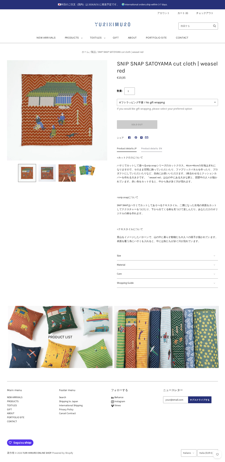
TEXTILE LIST (166, 337)
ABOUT (132, 37)
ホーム (85, 52)
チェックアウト (204, 13)
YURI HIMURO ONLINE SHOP (37, 453)
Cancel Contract (67, 413)
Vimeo (117, 405)
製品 (93, 52)
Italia (206, 453)
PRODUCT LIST (60, 337)
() (183, 13)
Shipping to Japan (68, 401)
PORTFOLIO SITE (156, 37)
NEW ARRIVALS (46, 37)
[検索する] (214, 26)
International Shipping (71, 405)
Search (62, 397)
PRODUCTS (72, 37)
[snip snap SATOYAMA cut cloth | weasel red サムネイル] (27, 173)
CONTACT (182, 37)
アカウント (163, 13)
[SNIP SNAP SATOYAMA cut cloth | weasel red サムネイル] (47, 173)
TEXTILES (96, 37)
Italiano (187, 453)
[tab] (127, 149)
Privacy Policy (66, 409)
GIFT (116, 37)
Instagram (119, 401)
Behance (118, 397)
